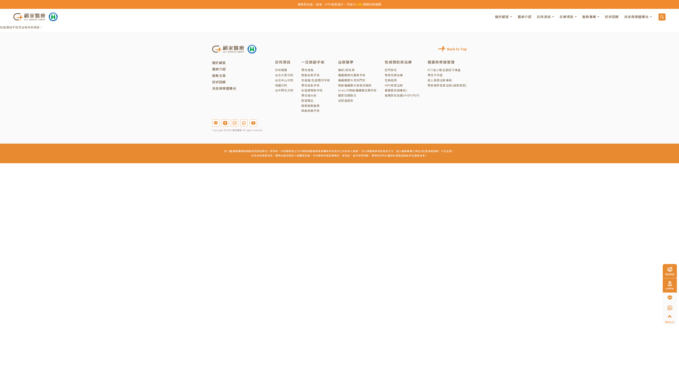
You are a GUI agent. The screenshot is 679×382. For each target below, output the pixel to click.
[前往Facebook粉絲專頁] (225, 123)
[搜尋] (662, 17)
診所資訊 (544, 16)
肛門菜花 (391, 70)
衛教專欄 (589, 16)
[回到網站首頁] (29, 16)
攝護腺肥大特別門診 (352, 80)
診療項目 (567, 16)
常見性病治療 (394, 75)
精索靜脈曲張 (310, 105)
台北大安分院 (284, 75)
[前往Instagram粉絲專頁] (234, 123)
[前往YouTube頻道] (253, 123)
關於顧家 (502, 16)
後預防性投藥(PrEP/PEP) (402, 95)
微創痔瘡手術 (310, 110)
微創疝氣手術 (310, 75)
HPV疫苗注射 (394, 85)
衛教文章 (219, 75)
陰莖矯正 (307, 100)
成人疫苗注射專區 (440, 80)
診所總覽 (281, 70)
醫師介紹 (525, 16)
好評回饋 (612, 16)
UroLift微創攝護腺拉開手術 (357, 90)
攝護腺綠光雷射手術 (352, 75)
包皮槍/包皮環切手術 (315, 80)
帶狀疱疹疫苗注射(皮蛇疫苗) (447, 85)
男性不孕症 (435, 75)
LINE (359, 4)
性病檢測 (391, 80)
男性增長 (307, 70)
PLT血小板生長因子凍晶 (444, 70)
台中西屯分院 (284, 90)
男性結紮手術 (310, 85)
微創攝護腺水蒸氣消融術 (355, 85)
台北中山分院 (284, 80)
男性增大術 (309, 95)
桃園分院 (281, 85)
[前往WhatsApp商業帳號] (244, 123)
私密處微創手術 (312, 90)
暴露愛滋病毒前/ (396, 90)
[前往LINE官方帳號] (215, 123)
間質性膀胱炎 (347, 95)
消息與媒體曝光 (636, 16)
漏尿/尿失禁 (346, 70)
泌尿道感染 (345, 100)
